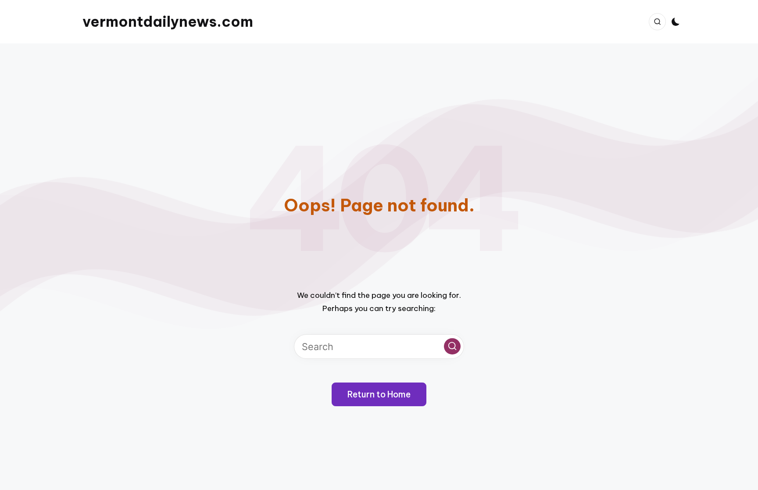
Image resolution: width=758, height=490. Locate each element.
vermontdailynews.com (167, 22)
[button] (452, 346)
